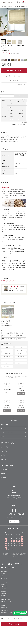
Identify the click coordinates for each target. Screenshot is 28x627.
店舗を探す (3, 605)
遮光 (12, 333)
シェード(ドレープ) (21, 338)
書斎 (21, 335)
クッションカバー (7, 366)
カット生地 (20, 363)
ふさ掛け (7, 363)
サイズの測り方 (4, 588)
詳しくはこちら (14, 521)
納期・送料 (3, 593)
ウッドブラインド (20, 353)
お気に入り (17, 2)
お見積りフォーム (4, 591)
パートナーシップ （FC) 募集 (7, 612)
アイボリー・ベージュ (7, 335)
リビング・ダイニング (7, 338)
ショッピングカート (5, 578)
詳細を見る (7, 166)
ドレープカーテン (7, 347)
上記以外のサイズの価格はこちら (18, 124)
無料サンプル (4, 590)
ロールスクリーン (20, 350)
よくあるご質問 (4, 582)
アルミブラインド (7, 356)
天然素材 (3, 64)
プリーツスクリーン (7, 353)
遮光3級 (3, 325)
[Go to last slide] (21, 532)
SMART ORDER (4, 609)
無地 (15, 335)
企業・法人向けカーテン (6, 601)
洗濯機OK (7, 325)
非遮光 (16, 333)
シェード (11, 6)
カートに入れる (15, 624)
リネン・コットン (6, 333)
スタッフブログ (4, 610)
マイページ (3, 575)
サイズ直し (3, 595)
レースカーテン (20, 347)
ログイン (20, 2)
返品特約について (21, 84)
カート (23, 1)
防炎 (10, 325)
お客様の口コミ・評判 (5, 599)
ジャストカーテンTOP (5, 6)
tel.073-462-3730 (7, 389)
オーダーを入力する (13, 70)
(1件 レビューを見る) (15, 53)
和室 (15, 338)
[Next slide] (22, 532)
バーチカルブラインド (20, 356)
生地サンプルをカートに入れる (15, 76)
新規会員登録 (4, 571)
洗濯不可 (8, 64)
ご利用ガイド (4, 584)
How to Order (4, 586)
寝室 (18, 335)
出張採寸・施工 (4, 607)
